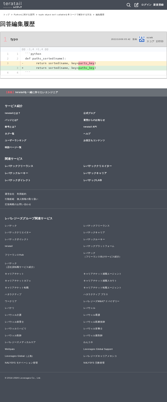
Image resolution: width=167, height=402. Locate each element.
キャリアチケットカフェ (18, 280)
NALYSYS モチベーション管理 (21, 362)
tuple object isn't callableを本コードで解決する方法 (65, 14)
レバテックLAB (93, 180)
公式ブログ (90, 113)
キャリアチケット (14, 273)
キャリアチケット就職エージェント (103, 273)
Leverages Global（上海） (19, 356)
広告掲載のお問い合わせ (18, 204)
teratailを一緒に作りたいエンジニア (36, 92)
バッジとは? (11, 120)
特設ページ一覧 (13, 147)
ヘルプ (87, 133)
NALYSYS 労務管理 (94, 362)
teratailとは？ (13, 113)
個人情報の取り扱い (27, 199)
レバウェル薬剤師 (93, 335)
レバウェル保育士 (14, 322)
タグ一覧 (9, 133)
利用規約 (21, 194)
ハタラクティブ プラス (96, 294)
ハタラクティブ (13, 294)
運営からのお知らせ (94, 120)
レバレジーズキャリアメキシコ (100, 356)
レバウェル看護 (92, 315)
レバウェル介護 (13, 315)
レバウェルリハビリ (15, 328)
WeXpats (10, 349)
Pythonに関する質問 (24, 14)
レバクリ (9, 308)
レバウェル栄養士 (93, 328)
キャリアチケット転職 (17, 287)
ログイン (146, 4)
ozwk (150, 37)
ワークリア (11, 301)
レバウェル (90, 308)
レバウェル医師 (13, 335)
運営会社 (9, 194)
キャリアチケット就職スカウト (100, 280)
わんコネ (88, 342)
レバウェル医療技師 (94, 322)
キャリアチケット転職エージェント (103, 287)
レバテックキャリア (95, 173)
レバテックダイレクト (18, 180)
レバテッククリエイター (98, 166)
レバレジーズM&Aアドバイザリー (102, 301)
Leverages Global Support (98, 349)
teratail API (90, 126)
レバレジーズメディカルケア (20, 342)
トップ (6, 14)
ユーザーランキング (15, 140)
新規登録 (158, 4)
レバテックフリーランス (19, 166)
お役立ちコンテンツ (94, 140)
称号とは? (10, 126)
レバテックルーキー (16, 173)
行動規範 (9, 199)
